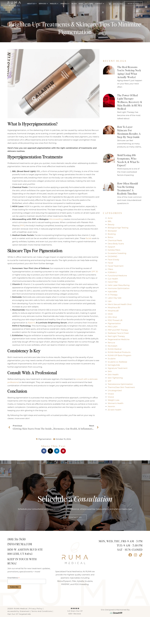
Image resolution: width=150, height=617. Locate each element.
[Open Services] (47, 4)
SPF (109, 381)
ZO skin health (114, 410)
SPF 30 (95, 271)
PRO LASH (112, 327)
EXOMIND (112, 256)
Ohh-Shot (112, 317)
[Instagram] (135, 555)
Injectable (112, 291)
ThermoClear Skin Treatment (121, 387)
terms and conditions (41, 611)
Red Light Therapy (116, 336)
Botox (110, 237)
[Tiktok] (140, 555)
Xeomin (111, 406)
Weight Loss (113, 400)
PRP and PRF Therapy (118, 330)
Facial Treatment (116, 266)
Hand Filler (113, 282)
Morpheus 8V (114, 307)
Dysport (111, 247)
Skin (110, 371)
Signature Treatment (118, 368)
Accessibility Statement (19, 611)
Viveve (111, 397)
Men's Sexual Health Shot (120, 304)
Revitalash (112, 346)
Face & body (113, 259)
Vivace (111, 394)
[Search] (138, 52)
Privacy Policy (35, 608)
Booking (112, 234)
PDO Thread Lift (115, 320)
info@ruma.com (20, 544)
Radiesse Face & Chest (118, 333)
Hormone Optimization (118, 288)
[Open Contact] (103, 4)
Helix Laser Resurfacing (118, 285)
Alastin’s (31, 323)
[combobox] (118, 52)
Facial (110, 263)
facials (88, 238)
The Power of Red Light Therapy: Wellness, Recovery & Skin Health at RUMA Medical (129, 102)
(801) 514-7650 (17, 539)
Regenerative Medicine (118, 339)
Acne (110, 218)
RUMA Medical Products (119, 352)
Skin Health (113, 374)
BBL (110, 221)
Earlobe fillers (114, 250)
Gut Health (113, 279)
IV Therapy (113, 295)
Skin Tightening (115, 378)
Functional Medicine (117, 275)
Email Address (13, 578)
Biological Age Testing (118, 228)
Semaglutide (114, 365)
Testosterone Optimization (120, 384)
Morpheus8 (113, 311)
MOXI (110, 314)
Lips (109, 301)
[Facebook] (130, 555)
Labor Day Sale (114, 298)
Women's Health (115, 403)
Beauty (111, 224)
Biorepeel (112, 231)
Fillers (110, 269)
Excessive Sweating (117, 253)
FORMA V (112, 272)
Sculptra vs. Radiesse (117, 362)
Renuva (111, 342)
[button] (44, 451)
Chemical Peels (115, 240)
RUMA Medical (114, 349)
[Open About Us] (36, 4)
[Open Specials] (68, 4)
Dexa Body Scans (116, 244)
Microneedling (56, 219)
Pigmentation (114, 323)
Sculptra (111, 358)
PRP (22, 225)
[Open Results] (57, 4)
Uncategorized (115, 390)
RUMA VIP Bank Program (119, 355)
